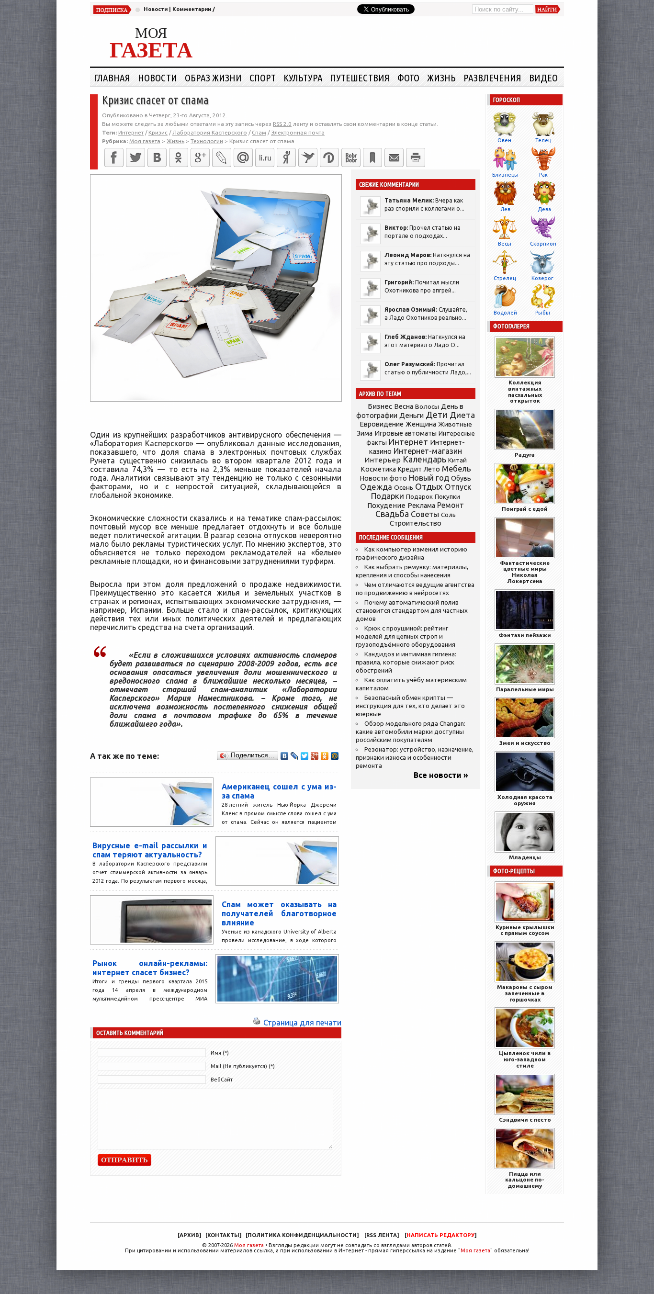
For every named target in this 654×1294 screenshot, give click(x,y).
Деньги (411, 415)
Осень (403, 487)
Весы (504, 244)
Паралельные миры (525, 689)
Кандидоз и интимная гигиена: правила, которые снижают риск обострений (406, 662)
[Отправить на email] (394, 157)
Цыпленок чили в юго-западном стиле (525, 1059)
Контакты (223, 1235)
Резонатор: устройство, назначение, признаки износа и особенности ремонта (415, 757)
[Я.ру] (286, 157)
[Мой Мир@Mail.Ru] (243, 157)
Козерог (542, 278)
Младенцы (525, 857)
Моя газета (249, 1245)
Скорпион (543, 244)
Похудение (386, 505)
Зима (364, 433)
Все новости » (441, 775)
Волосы (427, 406)
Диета (462, 414)
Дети (437, 415)
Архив (189, 1235)
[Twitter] (135, 157)
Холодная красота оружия (525, 800)
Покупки (447, 496)
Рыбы (542, 312)
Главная (112, 77)
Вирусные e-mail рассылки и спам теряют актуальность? (149, 850)
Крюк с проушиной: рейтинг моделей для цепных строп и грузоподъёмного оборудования (405, 636)
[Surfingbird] (307, 157)
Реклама (421, 505)
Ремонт (450, 505)
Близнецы (505, 175)
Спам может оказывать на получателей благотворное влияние (279, 913)
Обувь (461, 478)
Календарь (424, 459)
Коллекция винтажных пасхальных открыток (525, 391)
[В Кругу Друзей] (329, 157)
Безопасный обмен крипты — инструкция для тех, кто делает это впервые (410, 706)
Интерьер (382, 460)
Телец (543, 140)
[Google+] (200, 157)
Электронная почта (298, 132)
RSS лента (381, 1235)
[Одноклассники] (178, 157)
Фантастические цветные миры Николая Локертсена (525, 572)
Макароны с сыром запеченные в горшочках (525, 993)
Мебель (456, 468)
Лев (505, 209)
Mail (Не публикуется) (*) (243, 1066)
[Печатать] (415, 157)
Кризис (158, 132)
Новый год (429, 477)
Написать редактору (440, 1235)
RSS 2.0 (282, 124)
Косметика (378, 469)
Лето (432, 469)
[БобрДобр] (351, 157)
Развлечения (492, 77)
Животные (455, 424)
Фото (408, 77)
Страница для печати (302, 1022)
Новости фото (383, 478)
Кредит (410, 469)
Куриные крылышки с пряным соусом (525, 930)
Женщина (421, 424)
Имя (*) (220, 1053)
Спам (259, 132)
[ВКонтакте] (157, 157)
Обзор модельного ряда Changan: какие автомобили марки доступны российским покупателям (410, 731)
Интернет (131, 132)
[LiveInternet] (264, 157)
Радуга (525, 454)
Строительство (415, 523)
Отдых (429, 487)
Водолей (505, 312)
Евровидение (382, 424)
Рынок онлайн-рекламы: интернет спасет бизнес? (149, 968)
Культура (303, 77)
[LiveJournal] (221, 157)
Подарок (419, 496)
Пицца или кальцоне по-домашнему (524, 1179)
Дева (544, 209)
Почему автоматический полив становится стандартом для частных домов (412, 610)
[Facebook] (114, 157)
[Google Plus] (315, 756)
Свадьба (392, 513)
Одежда (376, 486)
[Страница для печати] (256, 1022)
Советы (425, 514)
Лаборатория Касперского (209, 132)
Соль (448, 514)
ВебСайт (222, 1079)
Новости (156, 9)
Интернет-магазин (428, 451)
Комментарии (191, 9)
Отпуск (458, 487)
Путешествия (360, 77)
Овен (504, 140)
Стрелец (505, 278)
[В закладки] (372, 157)
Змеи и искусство (525, 743)
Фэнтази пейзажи (524, 635)
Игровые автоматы (405, 433)
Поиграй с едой (525, 509)
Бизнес (380, 406)
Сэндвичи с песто (525, 1119)
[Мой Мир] (335, 756)
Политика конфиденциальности (302, 1235)
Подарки (387, 495)
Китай (457, 460)
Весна (403, 406)
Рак (543, 175)
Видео (543, 77)
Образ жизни (213, 77)
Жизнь (441, 77)
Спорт (262, 77)
